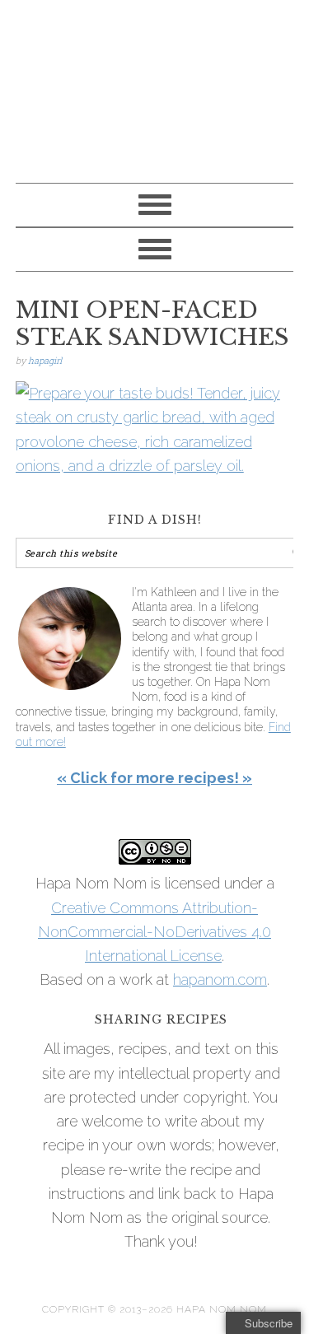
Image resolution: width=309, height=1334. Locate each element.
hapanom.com (220, 979)
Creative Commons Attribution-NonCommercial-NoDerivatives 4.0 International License (154, 932)
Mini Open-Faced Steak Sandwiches (152, 324)
